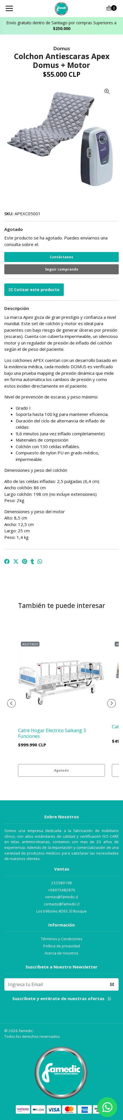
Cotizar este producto (36, 289)
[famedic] (61, 8)
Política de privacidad (61, 945)
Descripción (16, 308)
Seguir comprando (61, 269)
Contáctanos (61, 257)
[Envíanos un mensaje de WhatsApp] (107, 1107)
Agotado (13, 229)
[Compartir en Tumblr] (32, 561)
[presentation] (11, 703)
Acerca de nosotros (61, 953)
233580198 (61, 882)
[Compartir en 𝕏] (16, 561)
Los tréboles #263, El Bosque (61, 911)
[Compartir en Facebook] (7, 561)
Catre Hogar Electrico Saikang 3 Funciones (52, 733)
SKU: (8, 213)
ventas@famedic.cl (61, 896)
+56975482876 (61, 890)
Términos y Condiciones (61, 938)
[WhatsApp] (109, 999)
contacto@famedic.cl (62, 904)
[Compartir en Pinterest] (24, 561)
